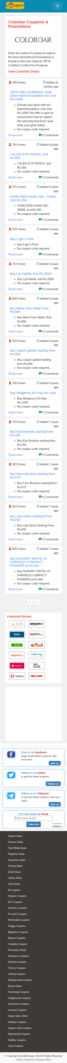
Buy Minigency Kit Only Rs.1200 (33, 393)
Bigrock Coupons (17, 938)
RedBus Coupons (17, 1040)
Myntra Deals (15, 986)
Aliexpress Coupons (18, 956)
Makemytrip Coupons (19, 1034)
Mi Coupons (14, 890)
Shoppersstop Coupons (20, 980)
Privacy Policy (43, 1059)
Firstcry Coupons (17, 968)
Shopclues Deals (17, 860)
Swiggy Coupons (16, 926)
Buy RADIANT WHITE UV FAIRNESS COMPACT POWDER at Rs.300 (28, 562)
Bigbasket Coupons (18, 932)
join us (55, 763)
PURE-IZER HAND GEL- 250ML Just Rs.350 (33, 198)
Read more (16, 135)
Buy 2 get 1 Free (22, 239)
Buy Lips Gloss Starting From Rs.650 (31, 518)
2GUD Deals (14, 872)
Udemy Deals (15, 878)
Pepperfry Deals (16, 854)
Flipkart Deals (15, 836)
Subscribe (33, 824)
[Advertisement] (33, 716)
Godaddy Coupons (17, 944)
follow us (53, 783)
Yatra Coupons (15, 1046)
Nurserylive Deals (17, 950)
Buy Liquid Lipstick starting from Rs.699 (32, 352)
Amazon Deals (15, 842)
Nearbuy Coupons (17, 1022)
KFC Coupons (15, 902)
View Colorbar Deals (23, 71)
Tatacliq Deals (15, 866)
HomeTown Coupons (18, 1004)
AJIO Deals (14, 884)
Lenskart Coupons (17, 1010)
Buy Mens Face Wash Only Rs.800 (29, 310)
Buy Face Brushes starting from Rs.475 (32, 475)
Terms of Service (25, 1059)
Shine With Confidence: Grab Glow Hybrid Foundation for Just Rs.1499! (33, 95)
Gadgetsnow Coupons (19, 998)
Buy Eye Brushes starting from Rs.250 (31, 433)
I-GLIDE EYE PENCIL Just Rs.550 (29, 156)
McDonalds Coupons (18, 920)
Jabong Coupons (16, 974)
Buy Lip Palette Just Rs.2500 (30, 273)
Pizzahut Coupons (17, 914)
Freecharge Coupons (18, 992)
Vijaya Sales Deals (18, 1016)
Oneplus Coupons (17, 896)
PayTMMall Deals (17, 848)
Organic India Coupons (20, 1028)
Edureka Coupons (17, 962)
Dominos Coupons (17, 908)
